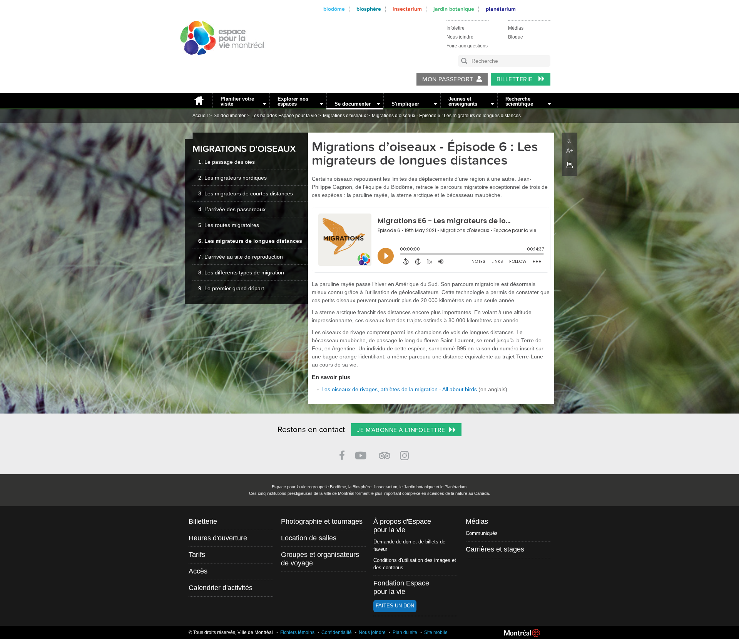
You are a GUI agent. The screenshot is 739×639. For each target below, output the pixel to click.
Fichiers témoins (297, 632)
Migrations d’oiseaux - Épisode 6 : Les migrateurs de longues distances (446, 115)
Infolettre (455, 28)
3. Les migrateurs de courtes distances (245, 193)
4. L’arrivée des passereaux (232, 209)
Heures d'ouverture (218, 538)
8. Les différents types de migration (241, 272)
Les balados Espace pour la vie (284, 115)
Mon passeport (447, 79)
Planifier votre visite (237, 101)
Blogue (515, 37)
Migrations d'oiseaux (344, 115)
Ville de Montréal (522, 633)
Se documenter (352, 104)
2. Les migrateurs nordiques (232, 178)
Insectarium (407, 9)
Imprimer (570, 165)
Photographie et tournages (322, 521)
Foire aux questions (467, 46)
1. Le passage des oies (226, 162)
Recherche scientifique (519, 101)
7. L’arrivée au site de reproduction (240, 257)
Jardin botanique (453, 9)
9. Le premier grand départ (231, 288)
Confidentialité (336, 632)
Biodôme (334, 9)
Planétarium (501, 9)
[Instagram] (406, 454)
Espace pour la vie (218, 62)
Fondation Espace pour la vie (401, 587)
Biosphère (368, 9)
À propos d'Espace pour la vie (402, 526)
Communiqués (482, 533)
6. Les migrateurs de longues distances (250, 241)
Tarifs (197, 554)
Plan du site (405, 632)
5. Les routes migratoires (228, 225)
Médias (515, 28)
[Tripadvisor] (384, 452)
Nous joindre (459, 37)
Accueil (198, 100)
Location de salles (308, 538)
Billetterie (516, 79)
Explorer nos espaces (293, 101)
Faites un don (395, 606)
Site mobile (436, 632)
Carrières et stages (495, 549)
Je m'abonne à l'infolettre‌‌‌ (401, 430)
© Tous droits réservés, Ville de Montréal (231, 632)
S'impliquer (405, 104)
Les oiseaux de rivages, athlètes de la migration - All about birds (399, 389)
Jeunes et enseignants (462, 101)
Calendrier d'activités (220, 588)
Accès (198, 571)
